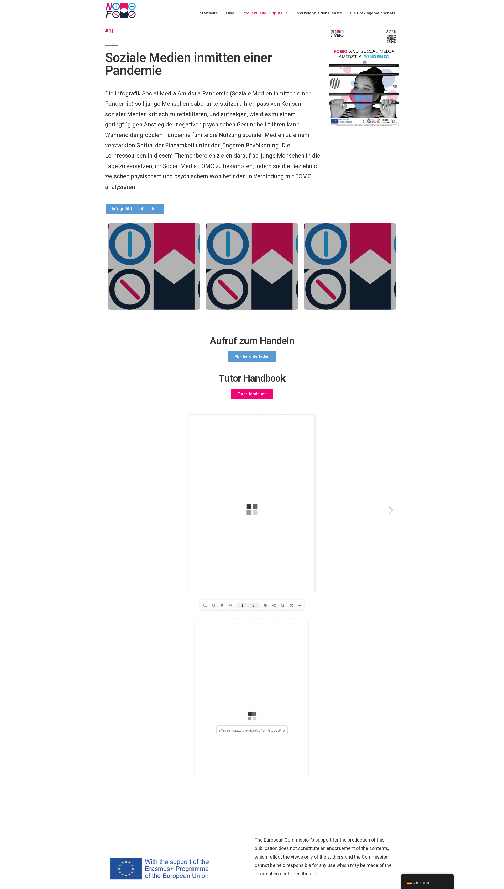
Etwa (230, 13)
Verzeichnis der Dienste (319, 13)
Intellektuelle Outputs (262, 13)
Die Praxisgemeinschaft (372, 13)
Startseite (209, 13)
